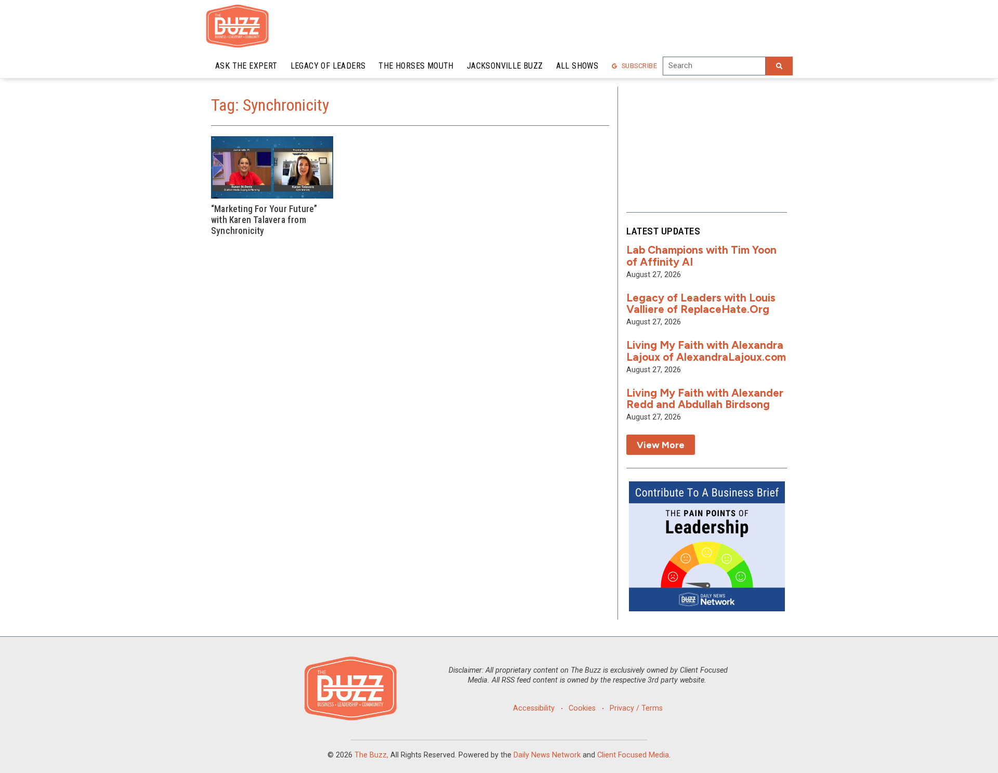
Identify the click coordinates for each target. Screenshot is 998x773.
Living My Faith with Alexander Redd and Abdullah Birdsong (704, 398)
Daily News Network (547, 755)
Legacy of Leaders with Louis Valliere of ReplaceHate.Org (701, 303)
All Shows (577, 66)
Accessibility (534, 708)
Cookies (582, 708)
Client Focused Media (633, 755)
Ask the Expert (246, 66)
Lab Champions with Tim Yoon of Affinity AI (701, 255)
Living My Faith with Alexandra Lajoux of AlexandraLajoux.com (706, 350)
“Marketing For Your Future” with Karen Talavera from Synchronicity (264, 220)
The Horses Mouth (415, 66)
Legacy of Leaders (328, 66)
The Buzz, (371, 755)
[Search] (779, 66)
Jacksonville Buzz (505, 66)
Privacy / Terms (636, 708)
